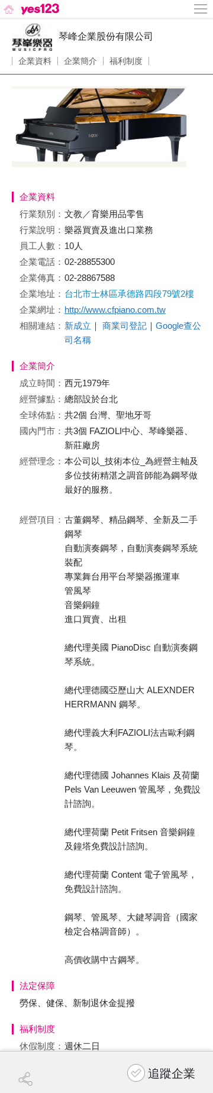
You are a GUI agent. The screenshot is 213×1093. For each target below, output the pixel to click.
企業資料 (34, 61)
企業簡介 (80, 61)
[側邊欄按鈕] (201, 9)
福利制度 (126, 61)
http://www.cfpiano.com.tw (115, 310)
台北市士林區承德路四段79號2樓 (129, 294)
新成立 (77, 326)
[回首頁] (30, 9)
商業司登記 (124, 326)
